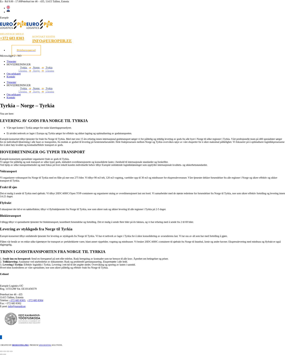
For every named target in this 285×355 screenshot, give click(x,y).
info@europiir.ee (17, 306)
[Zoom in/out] (11, 351)
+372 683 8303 (12, 38)
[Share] (4, 351)
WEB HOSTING (45, 345)
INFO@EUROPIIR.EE (52, 41)
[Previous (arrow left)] (1, 354)
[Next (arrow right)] (4, 354)
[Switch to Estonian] (8, 12)
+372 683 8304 (35, 300)
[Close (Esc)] (1, 351)
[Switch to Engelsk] (8, 8)
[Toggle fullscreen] (8, 351)
